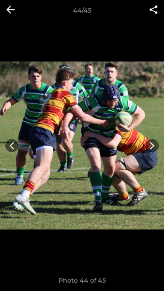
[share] (153, 10)
